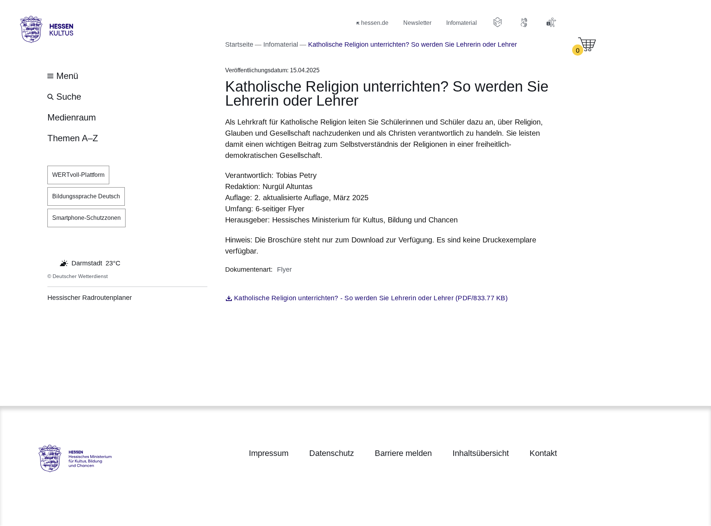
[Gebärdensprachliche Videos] (524, 22)
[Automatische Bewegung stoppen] (51, 262)
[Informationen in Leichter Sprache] (498, 22)
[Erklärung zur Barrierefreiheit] (551, 22)
